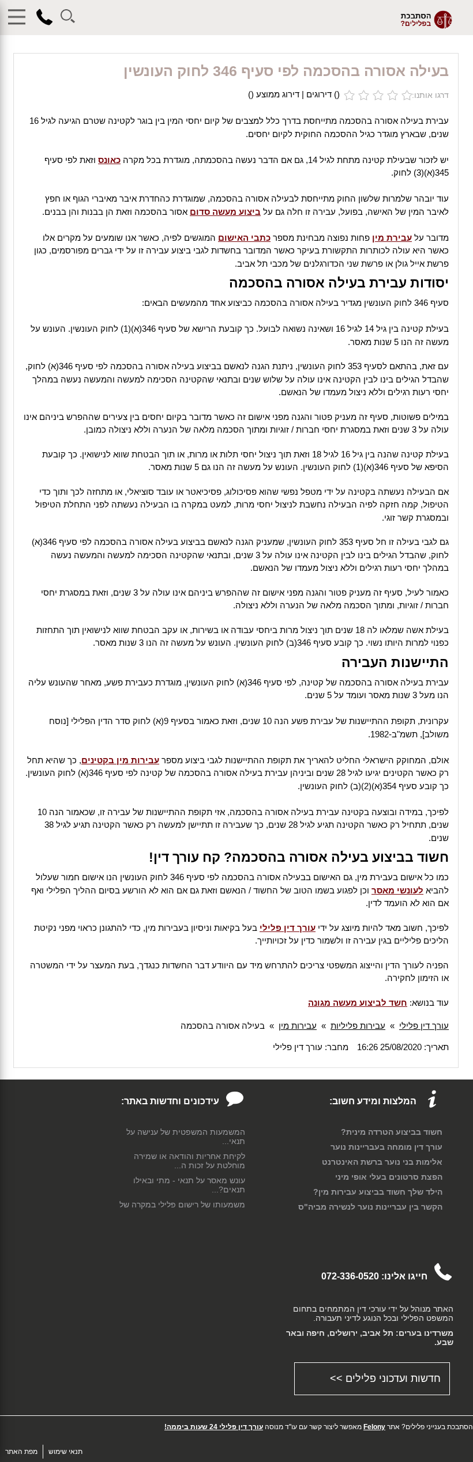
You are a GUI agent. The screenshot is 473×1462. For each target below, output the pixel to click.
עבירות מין (298, 1026)
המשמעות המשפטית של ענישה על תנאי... (185, 1136)
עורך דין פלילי (424, 1026)
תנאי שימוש (65, 1452)
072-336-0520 (350, 1276)
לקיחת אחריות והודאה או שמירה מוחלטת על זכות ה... (189, 1161)
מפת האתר (21, 1452)
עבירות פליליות (358, 1026)
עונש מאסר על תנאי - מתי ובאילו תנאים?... (189, 1185)
